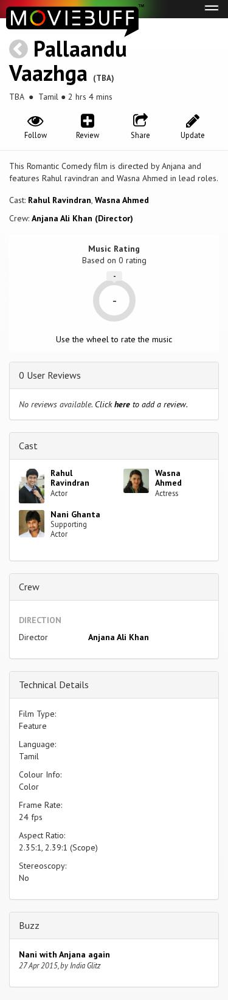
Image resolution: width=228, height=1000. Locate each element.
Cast (28, 446)
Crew (29, 587)
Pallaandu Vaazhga (68, 60)
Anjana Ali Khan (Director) (82, 218)
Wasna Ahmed (122, 200)
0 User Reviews (50, 375)
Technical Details (54, 684)
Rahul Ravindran (59, 200)
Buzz (29, 925)
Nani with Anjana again (64, 954)
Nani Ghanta (75, 514)
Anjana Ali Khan (118, 637)
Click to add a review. (141, 404)
